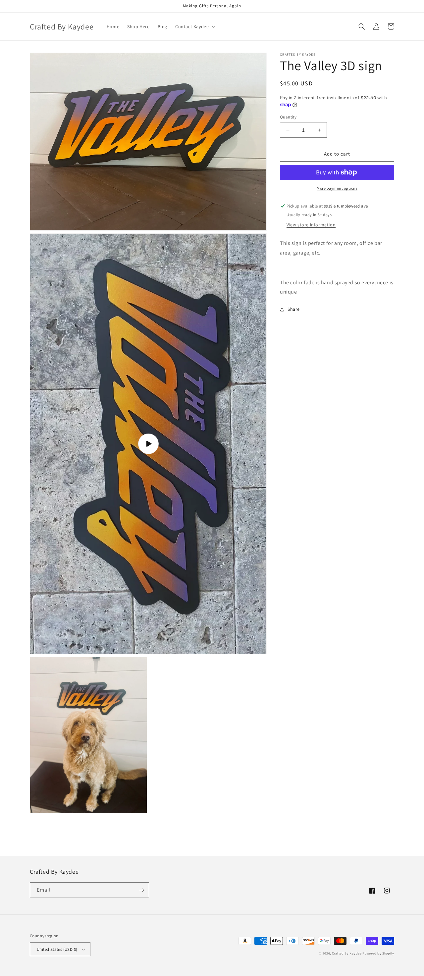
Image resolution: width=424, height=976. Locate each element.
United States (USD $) (57, 949)
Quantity (288, 117)
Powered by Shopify (378, 953)
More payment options (337, 188)
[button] (194, 26)
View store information (311, 225)
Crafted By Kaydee (347, 953)
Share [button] (294, 309)
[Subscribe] (141, 890)
